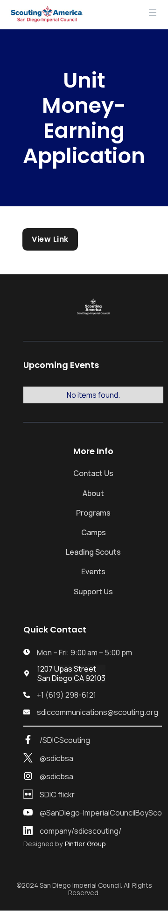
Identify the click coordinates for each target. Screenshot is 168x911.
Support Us (93, 591)
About (93, 493)
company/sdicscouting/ (80, 831)
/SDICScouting (65, 740)
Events (93, 571)
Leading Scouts (93, 552)
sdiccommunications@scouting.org (97, 712)
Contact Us (93, 473)
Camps (93, 532)
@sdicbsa (56, 758)
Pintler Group (85, 844)
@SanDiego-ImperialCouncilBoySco (101, 813)
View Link (50, 239)
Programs (93, 513)
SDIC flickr (57, 794)
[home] (44, 14)
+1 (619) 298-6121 (66, 695)
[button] (152, 14)
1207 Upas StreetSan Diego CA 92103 (71, 673)
